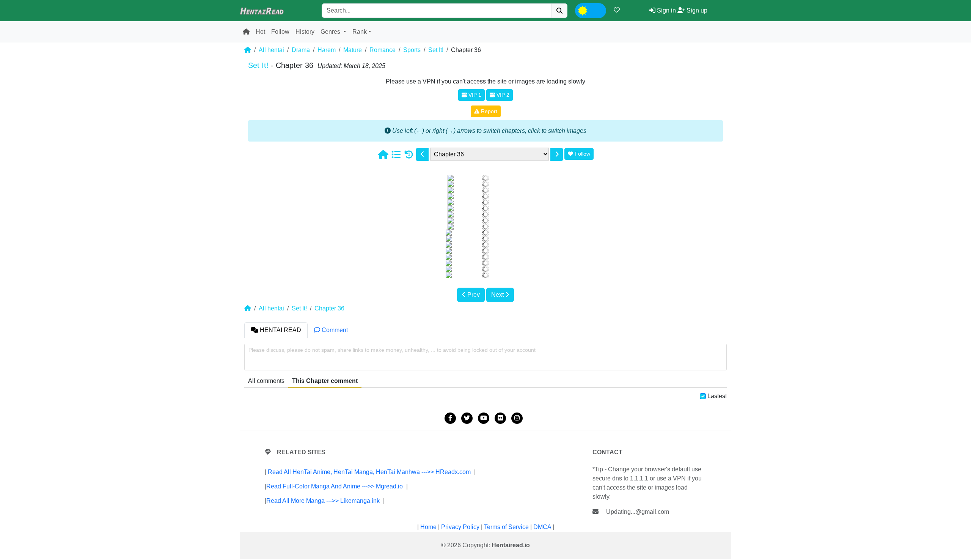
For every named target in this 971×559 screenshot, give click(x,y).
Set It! (435, 50)
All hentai (271, 50)
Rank (359, 31)
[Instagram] (517, 418)
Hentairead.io (511, 545)
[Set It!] (396, 154)
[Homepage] (383, 154)
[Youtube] (483, 418)
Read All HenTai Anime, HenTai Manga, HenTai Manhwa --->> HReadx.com (369, 472)
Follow (280, 31)
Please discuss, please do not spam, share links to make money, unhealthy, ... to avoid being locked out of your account (392, 350)
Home (428, 527)
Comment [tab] (334, 330)
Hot (260, 31)
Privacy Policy (460, 527)
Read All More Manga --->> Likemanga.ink (323, 501)
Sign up (696, 10)
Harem (326, 50)
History (304, 31)
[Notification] (617, 10)
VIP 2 (502, 95)
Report (488, 111)
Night (596, 9)
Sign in (665, 10)
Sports (412, 50)
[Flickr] (500, 418)
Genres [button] (331, 31)
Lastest (717, 396)
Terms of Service (506, 527)
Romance (382, 50)
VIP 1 (474, 95)
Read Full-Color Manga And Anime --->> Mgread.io (334, 486)
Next (498, 294)
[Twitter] (467, 418)
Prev (473, 294)
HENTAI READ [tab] (279, 330)
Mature (352, 50)
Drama (301, 50)
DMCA (542, 527)
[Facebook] (450, 418)
